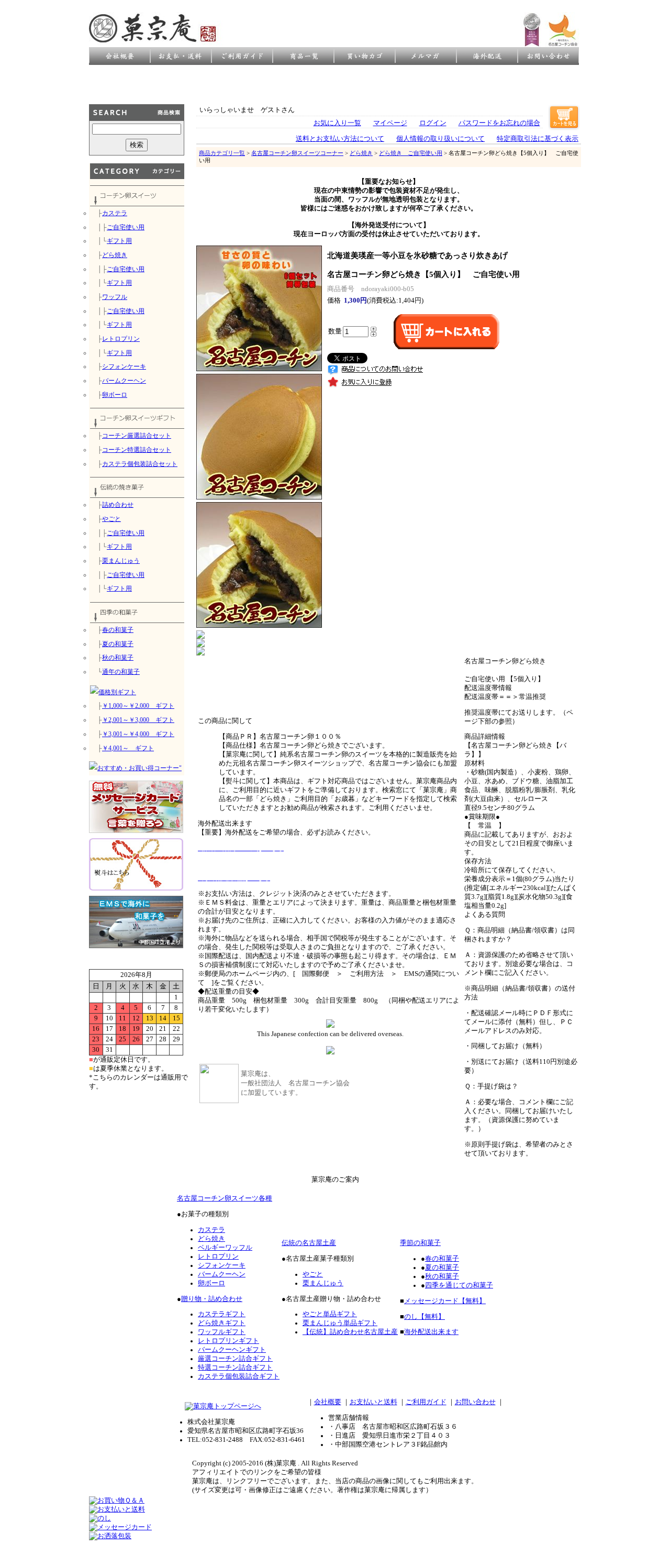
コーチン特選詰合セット (136, 449)
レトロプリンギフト (228, 1340)
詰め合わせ (117, 504)
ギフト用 (119, 240)
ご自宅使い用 (125, 227)
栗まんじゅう (121, 560)
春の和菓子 (117, 629)
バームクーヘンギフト (232, 1349)
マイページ (390, 123)
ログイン (432, 123)
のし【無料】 (424, 1316)
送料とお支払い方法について (340, 138)
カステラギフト (221, 1314)
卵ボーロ (114, 394)
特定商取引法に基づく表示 (537, 138)
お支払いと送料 (373, 1402)
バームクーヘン (124, 380)
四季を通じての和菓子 (459, 1285)
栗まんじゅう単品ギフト (340, 1323)
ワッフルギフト (221, 1332)
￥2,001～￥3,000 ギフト (138, 720)
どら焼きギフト (221, 1323)
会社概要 (327, 1402)
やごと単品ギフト (330, 1314)
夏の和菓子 (117, 644)
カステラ (114, 213)
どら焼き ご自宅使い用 (410, 153)
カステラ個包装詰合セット (139, 464)
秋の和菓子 (117, 657)
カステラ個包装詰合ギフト (239, 1376)
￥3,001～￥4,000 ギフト (138, 734)
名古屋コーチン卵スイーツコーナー (297, 153)
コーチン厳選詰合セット (136, 435)
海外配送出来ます (431, 1332)
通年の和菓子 (121, 671)
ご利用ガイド (426, 1402)
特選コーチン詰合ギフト (235, 1367)
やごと (111, 519)
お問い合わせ (475, 1402)
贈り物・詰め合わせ (211, 1299)
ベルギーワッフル (225, 1247)
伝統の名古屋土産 (309, 1243)
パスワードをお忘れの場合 (499, 123)
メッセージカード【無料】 (445, 1301)
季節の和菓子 (420, 1243)
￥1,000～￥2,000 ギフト (138, 705)
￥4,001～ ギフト (128, 748)
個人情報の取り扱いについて (440, 138)
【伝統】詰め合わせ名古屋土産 (350, 1332)
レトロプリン (121, 338)
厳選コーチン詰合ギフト (235, 1358)
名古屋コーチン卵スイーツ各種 (224, 1198)
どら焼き (114, 255)
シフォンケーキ (124, 366)
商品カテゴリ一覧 (222, 153)
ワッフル (114, 297)
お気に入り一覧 (337, 123)
